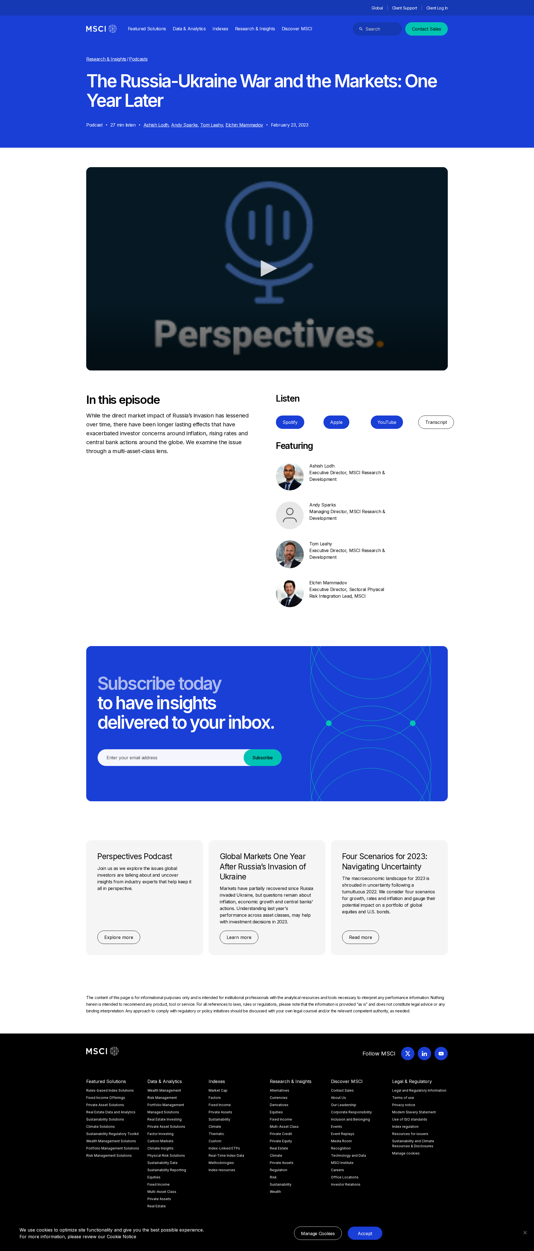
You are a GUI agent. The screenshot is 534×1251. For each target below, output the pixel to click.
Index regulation (405, 1126)
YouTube (386, 422)
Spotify (290, 422)
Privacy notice (403, 1105)
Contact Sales (426, 29)
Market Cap (218, 1090)
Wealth (275, 1192)
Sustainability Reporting (166, 1170)
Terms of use (403, 1098)
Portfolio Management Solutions (112, 1148)
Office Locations (345, 1177)
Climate (215, 1126)
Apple (336, 422)
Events (336, 1126)
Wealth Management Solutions (111, 1141)
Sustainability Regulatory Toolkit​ (112, 1134)
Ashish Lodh (156, 125)
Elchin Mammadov (244, 125)
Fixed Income (158, 1184)
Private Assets (159, 1199)
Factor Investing (160, 1134)
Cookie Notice (121, 1236)
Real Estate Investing (164, 1119)
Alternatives (279, 1090)
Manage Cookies (318, 1233)
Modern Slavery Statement (414, 1112)
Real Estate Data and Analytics (110, 1112)
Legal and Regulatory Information (419, 1090)
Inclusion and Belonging (350, 1119)
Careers (337, 1170)
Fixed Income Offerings (105, 1098)
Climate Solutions (100, 1126)
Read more (360, 937)
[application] (267, 268)
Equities (153, 1177)
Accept (365, 1233)
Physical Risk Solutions (166, 1155)
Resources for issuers (410, 1134)
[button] (267, 268)
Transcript (436, 422)
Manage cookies (406, 1153)
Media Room (341, 1141)
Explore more (118, 937)
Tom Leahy (211, 125)
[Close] (525, 1233)
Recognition (341, 1148)
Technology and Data (348, 1155)
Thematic (216, 1134)
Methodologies (221, 1163)
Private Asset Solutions (105, 1105)
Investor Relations (345, 1184)
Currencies (279, 1098)
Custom (215, 1141)
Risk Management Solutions (109, 1155)
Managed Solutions (163, 1112)
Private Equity (281, 1141)
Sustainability (219, 1119)
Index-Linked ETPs (224, 1148)
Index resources (222, 1170)
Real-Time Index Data (226, 1155)
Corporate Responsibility (351, 1112)
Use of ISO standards (409, 1119)
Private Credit (281, 1134)
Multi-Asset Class (161, 1192)
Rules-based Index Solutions (110, 1090)
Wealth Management (164, 1090)
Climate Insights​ (160, 1148)
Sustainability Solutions (105, 1119)
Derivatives (279, 1105)
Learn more (239, 937)
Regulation (278, 1170)
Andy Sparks (184, 125)
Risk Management (162, 1098)
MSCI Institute (342, 1163)
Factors (215, 1098)
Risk (273, 1177)
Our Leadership (343, 1105)
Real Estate (156, 1206)
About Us (338, 1098)
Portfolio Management (165, 1105)
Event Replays (342, 1134)
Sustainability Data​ (162, 1163)
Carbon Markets (160, 1141)
